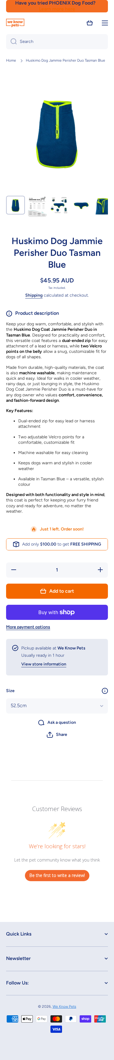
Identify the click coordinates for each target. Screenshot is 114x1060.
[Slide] (105, 691)
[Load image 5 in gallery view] (103, 205)
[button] (90, 23)
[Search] (11, 41)
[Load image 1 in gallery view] (15, 205)
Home (11, 60)
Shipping (34, 295)
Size (10, 690)
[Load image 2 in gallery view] (37, 206)
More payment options (28, 627)
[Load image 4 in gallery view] (81, 205)
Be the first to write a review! (57, 875)
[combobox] (57, 41)
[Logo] (15, 23)
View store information (43, 664)
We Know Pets (64, 1006)
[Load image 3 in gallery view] (59, 205)
